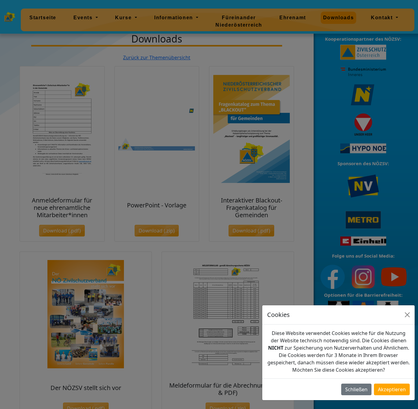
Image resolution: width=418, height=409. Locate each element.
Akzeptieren (392, 389)
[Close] (407, 315)
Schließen (356, 389)
